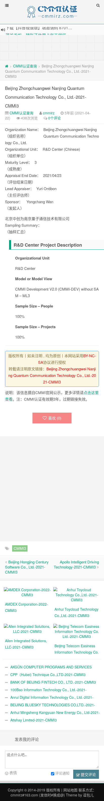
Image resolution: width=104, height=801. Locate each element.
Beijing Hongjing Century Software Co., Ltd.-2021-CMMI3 (27, 567)
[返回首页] (6, 65)
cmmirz (49, 112)
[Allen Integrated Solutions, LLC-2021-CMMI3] (27, 628)
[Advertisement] (52, 47)
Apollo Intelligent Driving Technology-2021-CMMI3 (76, 564)
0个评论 (54, 117)
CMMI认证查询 (25, 65)
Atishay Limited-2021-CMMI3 (33, 719)
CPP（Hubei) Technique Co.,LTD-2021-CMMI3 (48, 674)
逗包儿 (88, 794)
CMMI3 (20, 548)
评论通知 (62, 773)
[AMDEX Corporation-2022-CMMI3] (27, 591)
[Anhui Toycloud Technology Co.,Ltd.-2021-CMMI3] (76, 594)
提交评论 (88, 774)
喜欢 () (54, 418)
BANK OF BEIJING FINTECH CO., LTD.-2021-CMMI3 (53, 682)
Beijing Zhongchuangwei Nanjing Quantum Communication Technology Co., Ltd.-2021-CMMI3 (45, 97)
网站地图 (70, 789)
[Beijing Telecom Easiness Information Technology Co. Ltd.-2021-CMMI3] (76, 630)
